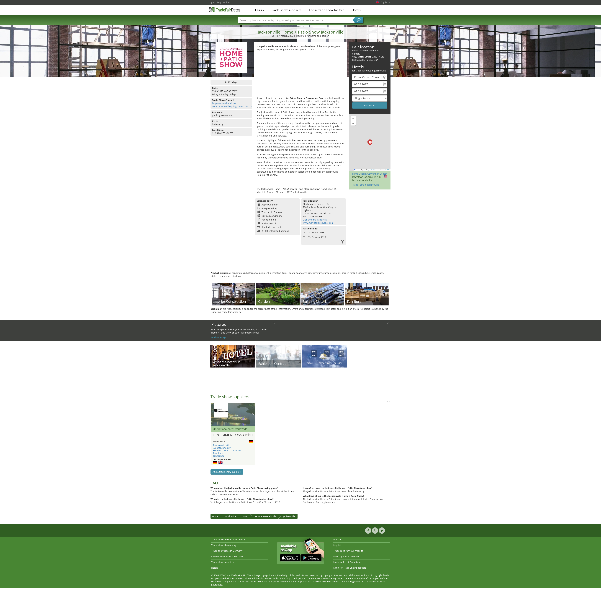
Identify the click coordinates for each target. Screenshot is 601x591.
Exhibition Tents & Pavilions (227, 450)
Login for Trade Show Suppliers (349, 567)
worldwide (230, 516)
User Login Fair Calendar (346, 556)
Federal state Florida (265, 516)
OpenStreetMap (371, 170)
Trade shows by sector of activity (228, 539)
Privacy (337, 539)
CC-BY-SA (387, 170)
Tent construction (222, 445)
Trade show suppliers (286, 10)
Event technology (222, 447)
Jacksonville (289, 516)
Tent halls (218, 453)
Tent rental (218, 455)
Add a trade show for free (326, 10)
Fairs (259, 10)
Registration (223, 2)
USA (245, 516)
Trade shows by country (223, 545)
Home (215, 516)
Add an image (218, 337)
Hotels (356, 10)
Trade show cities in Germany (226, 550)
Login (212, 2)
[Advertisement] (300, 75)
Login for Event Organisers (347, 562)
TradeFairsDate (224, 10)
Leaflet (357, 170)
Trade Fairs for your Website (348, 550)
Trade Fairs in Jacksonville (365, 184)
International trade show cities (227, 556)
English (385, 2)
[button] (370, 142)
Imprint (337, 545)
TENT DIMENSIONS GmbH (233, 435)
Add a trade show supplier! (227, 471)
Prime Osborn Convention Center (369, 173)
